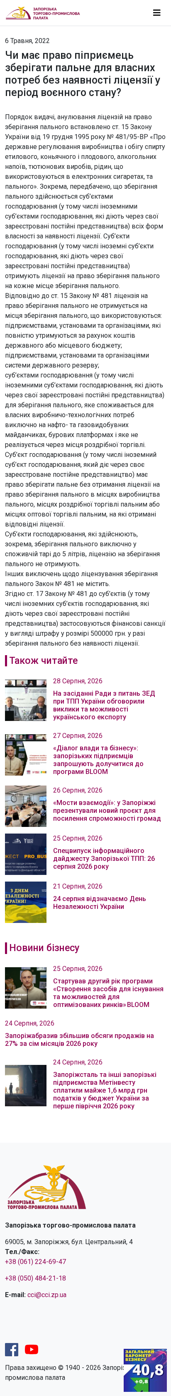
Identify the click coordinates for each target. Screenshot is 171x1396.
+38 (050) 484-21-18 (35, 1278)
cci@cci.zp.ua (46, 1295)
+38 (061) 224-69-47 (35, 1262)
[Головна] (46, 13)
